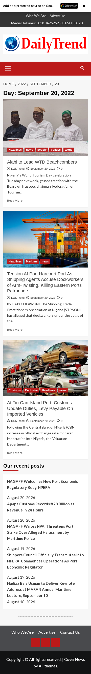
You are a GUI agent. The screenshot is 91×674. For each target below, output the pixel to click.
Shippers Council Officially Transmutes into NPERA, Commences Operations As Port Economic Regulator (45, 561)
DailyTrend (18, 168)
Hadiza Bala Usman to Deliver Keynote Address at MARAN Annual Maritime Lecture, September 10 (41, 589)
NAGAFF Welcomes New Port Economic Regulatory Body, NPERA (42, 484)
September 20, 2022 (42, 168)
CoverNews (74, 659)
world (69, 149)
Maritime (31, 261)
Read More (14, 200)
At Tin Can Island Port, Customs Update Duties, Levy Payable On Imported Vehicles (40, 408)
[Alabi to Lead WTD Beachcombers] (45, 127)
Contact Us (70, 632)
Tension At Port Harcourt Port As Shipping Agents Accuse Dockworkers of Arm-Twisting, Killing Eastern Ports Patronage (45, 282)
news (29, 149)
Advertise (57, 15)
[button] (8, 68)
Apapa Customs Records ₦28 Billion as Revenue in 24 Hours (40, 507)
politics (56, 149)
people (42, 149)
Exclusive (31, 390)
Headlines (15, 149)
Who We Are (36, 15)
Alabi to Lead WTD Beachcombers (42, 162)
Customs (15, 390)
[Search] (82, 68)
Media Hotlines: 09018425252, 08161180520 (47, 23)
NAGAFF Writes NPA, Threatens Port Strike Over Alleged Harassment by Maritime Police (40, 532)
